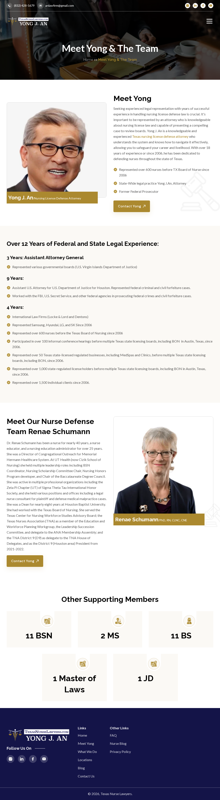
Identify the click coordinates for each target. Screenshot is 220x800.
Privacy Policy (120, 752)
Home (88, 60)
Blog (81, 768)
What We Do (87, 752)
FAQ (113, 735)
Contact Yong (129, 206)
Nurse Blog (118, 743)
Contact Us (86, 776)
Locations (85, 760)
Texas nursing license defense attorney (160, 136)
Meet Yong (86, 743)
